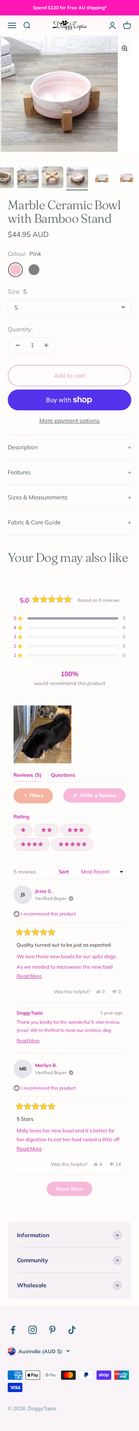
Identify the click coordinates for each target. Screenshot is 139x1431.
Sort (64, 871)
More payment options (69, 420)
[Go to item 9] (102, 178)
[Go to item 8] (77, 178)
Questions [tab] (63, 776)
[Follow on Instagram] (32, 1330)
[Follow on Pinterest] (52, 1330)
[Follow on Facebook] (13, 1330)
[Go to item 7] (52, 178)
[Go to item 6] (28, 178)
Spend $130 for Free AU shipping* (70, 7)
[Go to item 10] (126, 178)
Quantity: (20, 329)
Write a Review (101, 797)
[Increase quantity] (46, 345)
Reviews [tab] (28, 776)
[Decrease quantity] (17, 345)
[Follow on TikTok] (72, 1330)
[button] (69, 618)
